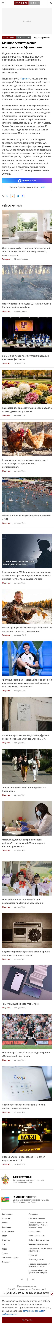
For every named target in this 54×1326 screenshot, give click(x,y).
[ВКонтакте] (7, 196)
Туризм (5, 1253)
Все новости (7, 1214)
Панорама (33, 1214)
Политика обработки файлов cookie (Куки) (38, 1271)
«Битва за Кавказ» (37, 1218)
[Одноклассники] (12, 196)
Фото (4, 1244)
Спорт (4, 1236)
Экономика (6, 1227)
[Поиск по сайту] (51, 3)
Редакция (33, 1255)
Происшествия (9, 38)
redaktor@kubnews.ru (39, 1292)
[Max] (23, 196)
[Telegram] (18, 196)
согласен (27, 1320)
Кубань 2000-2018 (36, 1236)
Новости (24, 79)
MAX (43, 187)
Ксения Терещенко (42, 38)
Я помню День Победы (38, 1244)
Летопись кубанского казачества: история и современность (38, 1225)
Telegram (33, 1280)
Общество (6, 1218)
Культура (6, 1240)
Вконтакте (22, 1280)
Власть (5, 1223)
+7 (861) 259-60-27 (13, 1292)
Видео (4, 1249)
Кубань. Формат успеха (39, 1240)
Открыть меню (3, 3)
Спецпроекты (34, 1231)
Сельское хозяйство (10, 1258)
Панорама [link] (6, 259)
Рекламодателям (36, 1260)
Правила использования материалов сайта (39, 1265)
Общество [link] (6, 311)
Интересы (6, 1262)
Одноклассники (27, 1280)
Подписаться (29, 181)
